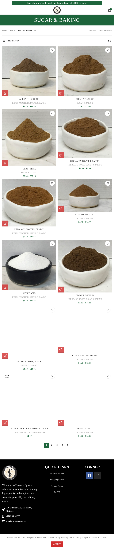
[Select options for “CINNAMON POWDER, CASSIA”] (61, 155)
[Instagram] (97, 475)
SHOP (13, 31)
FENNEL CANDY (85, 428)
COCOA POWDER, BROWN (84, 356)
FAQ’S (57, 492)
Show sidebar (13, 41)
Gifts (16, 432)
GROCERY (23, 432)
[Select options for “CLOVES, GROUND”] (61, 289)
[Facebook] (89, 475)
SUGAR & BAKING (38, 103)
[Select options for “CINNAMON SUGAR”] (61, 209)
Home (5, 31)
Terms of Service (57, 473)
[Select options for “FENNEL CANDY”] (61, 423)
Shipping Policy (57, 480)
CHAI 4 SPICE (29, 169)
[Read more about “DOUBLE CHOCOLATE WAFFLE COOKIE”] (5, 423)
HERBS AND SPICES (20, 103)
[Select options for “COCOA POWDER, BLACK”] (5, 356)
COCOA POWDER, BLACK (29, 361)
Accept (57, 544)
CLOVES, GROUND (85, 295)
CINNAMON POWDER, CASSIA (84, 161)
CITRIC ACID (29, 293)
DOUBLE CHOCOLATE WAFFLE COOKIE (29, 428)
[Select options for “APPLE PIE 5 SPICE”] (61, 93)
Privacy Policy (57, 486)
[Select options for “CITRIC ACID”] (5, 287)
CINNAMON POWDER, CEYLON (29, 229)
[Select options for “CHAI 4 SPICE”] (5, 163)
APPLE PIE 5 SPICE (85, 99)
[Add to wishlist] (52, 50)
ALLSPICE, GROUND (29, 99)
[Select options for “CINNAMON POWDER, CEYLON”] (5, 223)
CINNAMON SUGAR (84, 215)
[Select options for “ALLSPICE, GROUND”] (5, 93)
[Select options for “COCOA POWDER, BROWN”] (61, 350)
